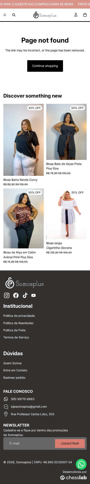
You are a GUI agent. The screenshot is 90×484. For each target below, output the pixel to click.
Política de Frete (14, 330)
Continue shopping (45, 66)
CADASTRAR (70, 443)
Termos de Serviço (16, 337)
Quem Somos (12, 363)
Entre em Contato (15, 370)
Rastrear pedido (14, 377)
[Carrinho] (85, 15)
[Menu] (5, 15)
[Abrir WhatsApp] (81, 464)
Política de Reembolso (18, 323)
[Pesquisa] (13, 15)
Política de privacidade (19, 315)
